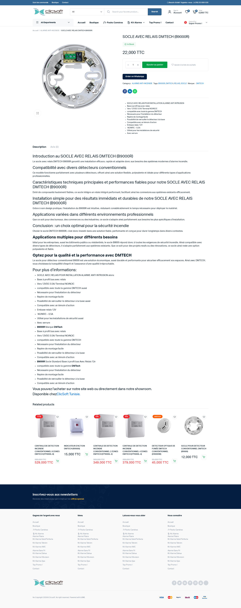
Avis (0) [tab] (54, 147)
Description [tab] (39, 147)
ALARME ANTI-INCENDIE (49, 30)
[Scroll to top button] (234, 601)
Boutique (94, 22)
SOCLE (184, 83)
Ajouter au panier (57, 461)
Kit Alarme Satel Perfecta (43, 539)
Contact (170, 22)
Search (154, 12)
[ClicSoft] (48, 12)
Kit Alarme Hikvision (41, 557)
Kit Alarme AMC (39, 547)
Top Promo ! (155, 22)
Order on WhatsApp (134, 76)
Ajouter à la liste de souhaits (185, 65)
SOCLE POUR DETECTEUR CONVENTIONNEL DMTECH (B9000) (193, 448)
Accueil (81, 22)
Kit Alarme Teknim (40, 543)
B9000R (161, 83)
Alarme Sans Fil (39, 551)
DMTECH (169, 83)
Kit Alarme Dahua (40, 553)
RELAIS (177, 83)
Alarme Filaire (38, 536)
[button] (37, 113)
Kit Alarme (136, 22)
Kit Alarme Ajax (39, 561)
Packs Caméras (115, 22)
